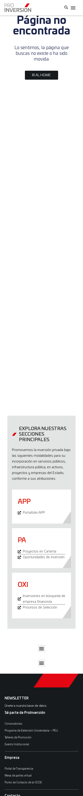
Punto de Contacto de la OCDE (23, 782)
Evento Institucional (17, 744)
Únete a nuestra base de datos (26, 705)
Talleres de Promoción (18, 737)
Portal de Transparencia (19, 768)
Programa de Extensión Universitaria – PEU (31, 730)
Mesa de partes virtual (18, 775)
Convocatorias (13, 723)
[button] (73, 7)
